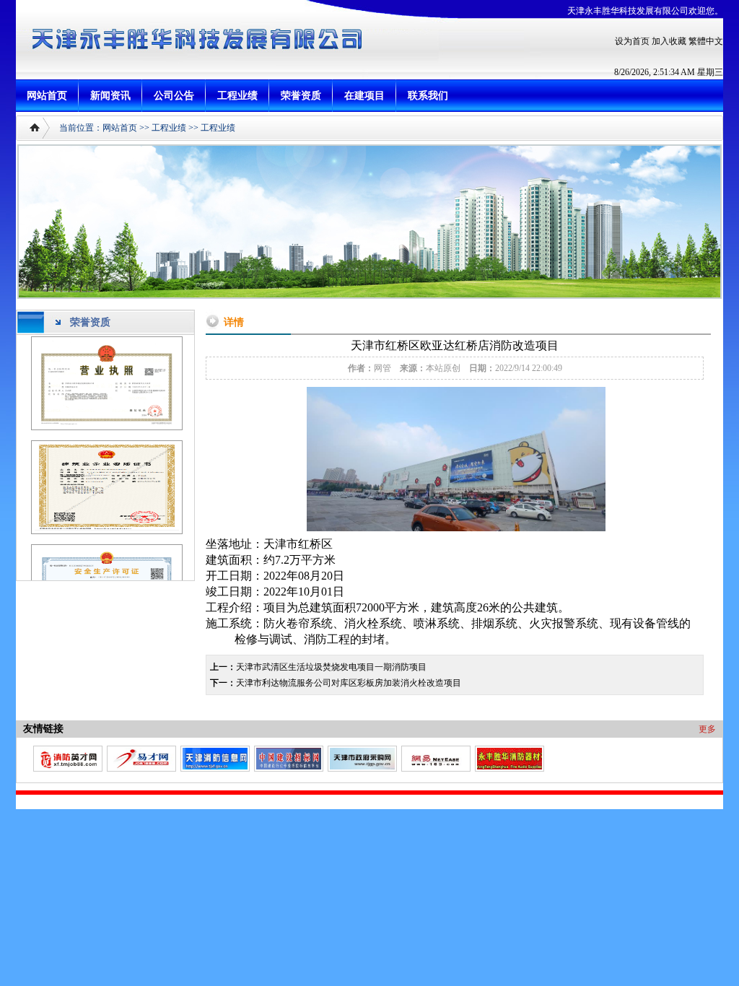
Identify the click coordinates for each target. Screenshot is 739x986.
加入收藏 (669, 41)
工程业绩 (237, 95)
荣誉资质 (301, 95)
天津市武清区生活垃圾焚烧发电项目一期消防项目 (331, 667)
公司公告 (174, 95)
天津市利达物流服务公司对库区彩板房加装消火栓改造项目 (348, 683)
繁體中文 (705, 41)
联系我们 (428, 95)
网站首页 (47, 95)
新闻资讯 (110, 95)
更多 (707, 729)
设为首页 (632, 41)
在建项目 (364, 95)
